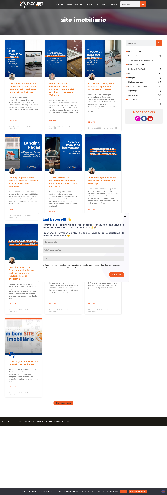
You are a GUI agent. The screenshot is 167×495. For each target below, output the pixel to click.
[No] (163, 491)
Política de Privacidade (138, 491)
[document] (83, 247)
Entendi (123, 491)
